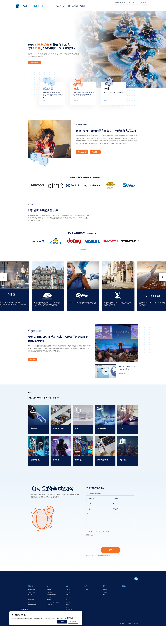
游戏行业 (68, 604)
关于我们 (75, 6)
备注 (87, 513)
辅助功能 (136, 623)
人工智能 (49, 597)
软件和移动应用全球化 (52, 594)
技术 (64, 6)
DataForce (49, 607)
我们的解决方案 (82, 152)
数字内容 (30, 594)
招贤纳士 (105, 592)
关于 (104, 586)
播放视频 (121, 373)
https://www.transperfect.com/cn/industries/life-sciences (38, 408)
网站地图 (129, 623)
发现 (44, 101)
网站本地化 (49, 592)
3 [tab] (158, 51)
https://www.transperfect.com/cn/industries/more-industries (127, 439)
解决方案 (58, 6)
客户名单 (86, 589)
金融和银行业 (68, 602)
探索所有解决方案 (32, 604)
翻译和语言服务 (31, 589)
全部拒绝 (73, 622)
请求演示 (32, 359)
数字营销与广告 (69, 609)
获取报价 (82, 6)
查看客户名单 (83, 249)
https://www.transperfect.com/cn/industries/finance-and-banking (38, 439)
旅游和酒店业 (68, 597)
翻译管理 (49, 589)
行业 (69, 6)
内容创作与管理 (31, 592)
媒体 (29, 597)
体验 (74, 101)
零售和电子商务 (69, 592)
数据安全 (49, 599)
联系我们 (124, 586)
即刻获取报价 (34, 62)
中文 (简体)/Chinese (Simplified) (126, 3)
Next (138, 185)
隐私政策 (122, 623)
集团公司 (143, 2)
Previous (28, 185)
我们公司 (105, 589)
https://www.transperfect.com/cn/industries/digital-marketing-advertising (105, 439)
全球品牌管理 (31, 599)
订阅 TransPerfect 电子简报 (99, 531)
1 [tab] (158, 44)
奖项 (104, 594)
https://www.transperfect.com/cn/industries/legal (83, 407)
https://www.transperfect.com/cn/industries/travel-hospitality (105, 408)
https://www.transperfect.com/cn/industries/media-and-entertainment (83, 439)
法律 (67, 594)
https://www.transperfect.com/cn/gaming (61, 438)
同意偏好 (23, 610)
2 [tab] (158, 47)
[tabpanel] (118, 49)
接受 (62, 622)
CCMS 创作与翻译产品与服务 (53, 602)
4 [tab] (158, 54)
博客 (85, 592)
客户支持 (30, 602)
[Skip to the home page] (30, 6)
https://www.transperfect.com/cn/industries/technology (127, 408)
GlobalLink (49, 604)
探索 (105, 101)
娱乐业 (67, 607)
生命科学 (68, 589)
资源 (85, 586)
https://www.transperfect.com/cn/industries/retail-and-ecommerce (61, 408)
